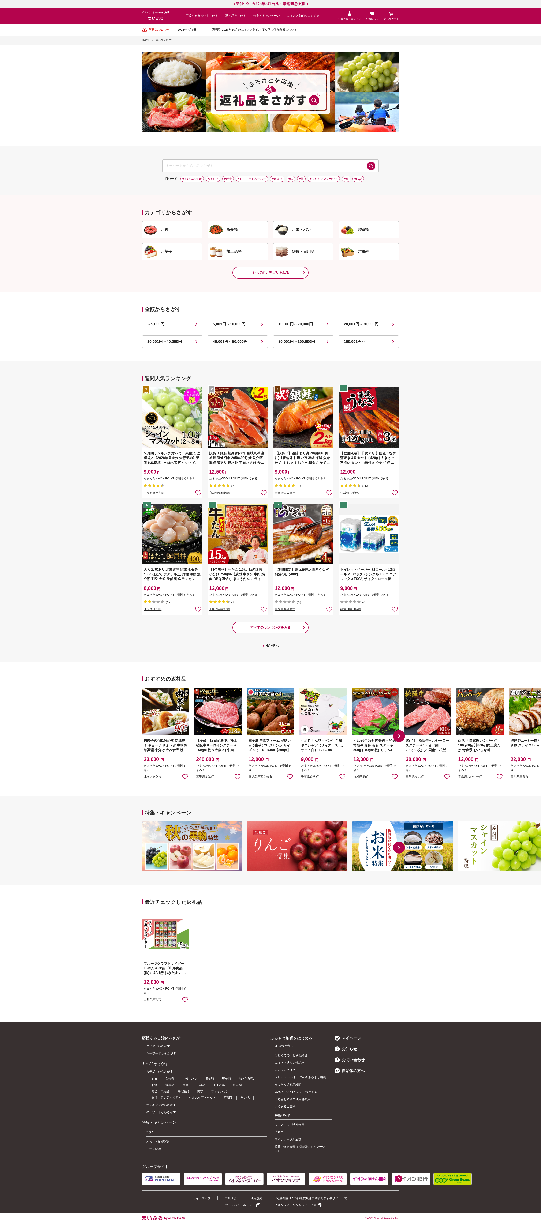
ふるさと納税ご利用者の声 (292, 1099)
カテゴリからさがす (159, 1071)
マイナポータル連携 (288, 1139)
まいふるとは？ (285, 1070)
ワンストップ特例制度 (289, 1124)
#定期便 (277, 179)
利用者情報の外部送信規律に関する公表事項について (311, 1198)
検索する (371, 166)
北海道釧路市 (152, 776)
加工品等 (219, 1085)
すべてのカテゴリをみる (270, 272)
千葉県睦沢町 (310, 776)
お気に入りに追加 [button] (198, 492)
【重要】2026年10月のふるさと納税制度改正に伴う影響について (253, 29)
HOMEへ (272, 646)
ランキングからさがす (161, 1105)
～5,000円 (155, 324)
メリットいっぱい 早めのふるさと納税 (300, 1077)
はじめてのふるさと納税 (291, 1055)
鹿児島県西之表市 (260, 776)
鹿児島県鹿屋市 (285, 609)
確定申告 (281, 1132)
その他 (245, 1097)
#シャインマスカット (324, 179)
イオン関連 (153, 1149)
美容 (200, 1091)
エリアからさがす (158, 1046)
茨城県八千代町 (350, 492)
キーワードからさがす (161, 1053)
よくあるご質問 (285, 1106)
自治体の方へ (353, 1071)
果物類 (209, 1078)
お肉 (154, 1078)
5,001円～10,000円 (229, 324)
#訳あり (213, 179)
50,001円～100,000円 (296, 341)
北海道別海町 (152, 609)
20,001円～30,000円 (361, 324)
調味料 (237, 1085)
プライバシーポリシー (240, 1205)
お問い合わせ (353, 1060)
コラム (150, 1132)
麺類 (202, 1085)
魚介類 (169, 1078)
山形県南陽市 (152, 999)
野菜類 (226, 1078)
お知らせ (349, 1049)
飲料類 (169, 1085)
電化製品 (183, 1091)
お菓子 (186, 1085)
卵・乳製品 (246, 1078)
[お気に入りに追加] (198, 492)
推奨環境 (230, 1198)
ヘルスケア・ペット (202, 1097)
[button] (399, 736)
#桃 (301, 179)
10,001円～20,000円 (295, 324)
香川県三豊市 (519, 776)
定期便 (228, 1097)
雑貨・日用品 (160, 1091)
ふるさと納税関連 (158, 1141)
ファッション (220, 1091)
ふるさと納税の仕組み (289, 1062)
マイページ (351, 1038)
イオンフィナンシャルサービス (295, 1205)
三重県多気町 (205, 776)
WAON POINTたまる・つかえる (296, 1091)
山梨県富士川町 (154, 492)
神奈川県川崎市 (350, 609)
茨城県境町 (360, 776)
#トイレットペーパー (252, 179)
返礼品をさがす (235, 15)
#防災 (358, 179)
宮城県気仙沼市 (219, 492)
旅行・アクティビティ (166, 1097)
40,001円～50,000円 (230, 341)
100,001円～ (354, 341)
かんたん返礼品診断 (288, 1084)
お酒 (154, 1085)
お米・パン (189, 1078)
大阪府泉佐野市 (285, 492)
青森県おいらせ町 (470, 776)
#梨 (346, 179)
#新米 (228, 179)
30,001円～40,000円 (164, 341)
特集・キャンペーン (266, 15)
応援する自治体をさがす (202, 15)
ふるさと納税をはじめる (303, 15)
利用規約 (256, 1198)
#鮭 (290, 179)
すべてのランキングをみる (270, 627)
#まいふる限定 (192, 179)
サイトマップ (202, 1198)
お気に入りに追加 (185, 776)
